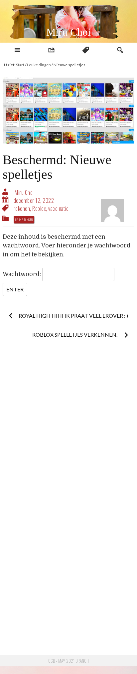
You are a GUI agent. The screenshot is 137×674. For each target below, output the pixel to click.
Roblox (39, 208)
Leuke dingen (39, 64)
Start (20, 64)
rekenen (22, 208)
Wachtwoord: (22, 274)
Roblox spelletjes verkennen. (75, 334)
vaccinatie (58, 208)
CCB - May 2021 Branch (68, 660)
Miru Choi (68, 32)
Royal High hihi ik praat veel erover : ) (73, 315)
